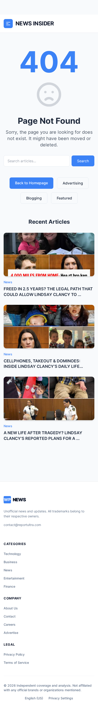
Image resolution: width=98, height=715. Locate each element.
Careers (9, 624)
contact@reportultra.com (22, 525)
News (8, 570)
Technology (12, 554)
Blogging (34, 198)
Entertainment (14, 578)
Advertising (73, 183)
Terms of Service (16, 662)
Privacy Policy (14, 654)
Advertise (11, 633)
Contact (9, 616)
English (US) (34, 698)
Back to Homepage (31, 183)
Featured (64, 198)
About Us (11, 608)
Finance (9, 586)
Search (83, 161)
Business (10, 562)
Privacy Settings (61, 698)
